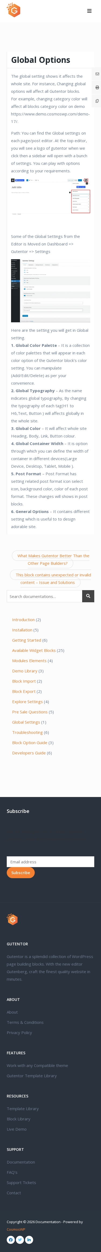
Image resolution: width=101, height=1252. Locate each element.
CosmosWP (16, 1229)
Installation (22, 629)
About (12, 1012)
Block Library (18, 1118)
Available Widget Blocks (34, 650)
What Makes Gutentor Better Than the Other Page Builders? (53, 559)
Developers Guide (29, 752)
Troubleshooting (27, 732)
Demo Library (24, 670)
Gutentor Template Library (32, 1075)
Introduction (23, 619)
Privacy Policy (19, 1032)
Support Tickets (21, 1182)
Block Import (24, 681)
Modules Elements (29, 660)
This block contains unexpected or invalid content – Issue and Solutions (53, 578)
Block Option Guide (29, 742)
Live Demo (17, 1129)
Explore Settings (27, 701)
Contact (14, 1192)
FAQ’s (12, 1172)
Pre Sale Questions (30, 711)
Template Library (23, 1108)
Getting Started (26, 640)
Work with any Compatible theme (37, 1065)
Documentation (21, 1162)
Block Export (24, 691)
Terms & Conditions (25, 1022)
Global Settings (26, 722)
